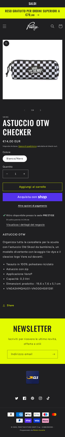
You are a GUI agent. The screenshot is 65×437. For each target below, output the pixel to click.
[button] (4, 26)
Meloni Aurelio (39, 430)
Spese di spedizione (27, 146)
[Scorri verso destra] (40, 110)
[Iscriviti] (54, 354)
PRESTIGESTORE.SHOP (27, 427)
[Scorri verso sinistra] (25, 110)
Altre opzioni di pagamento (32, 205)
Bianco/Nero (14, 158)
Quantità (7, 166)
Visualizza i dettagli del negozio (25, 224)
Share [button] (10, 305)
